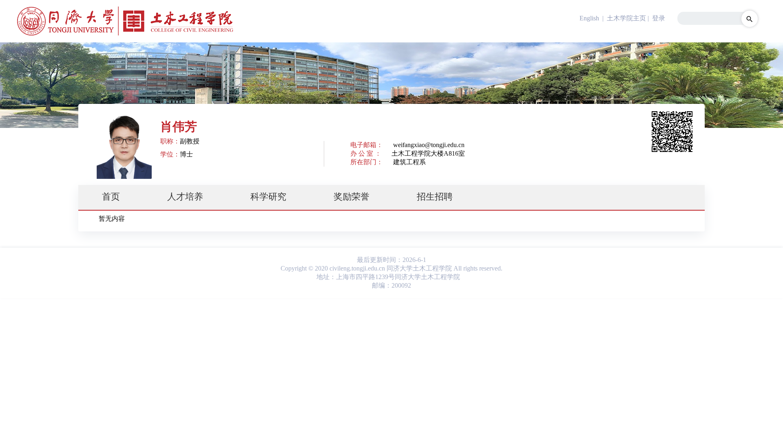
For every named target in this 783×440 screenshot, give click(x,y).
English (589, 18)
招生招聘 (435, 196)
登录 (658, 18)
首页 (111, 196)
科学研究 (268, 196)
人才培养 (185, 196)
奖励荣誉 (351, 196)
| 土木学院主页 (623, 18)
